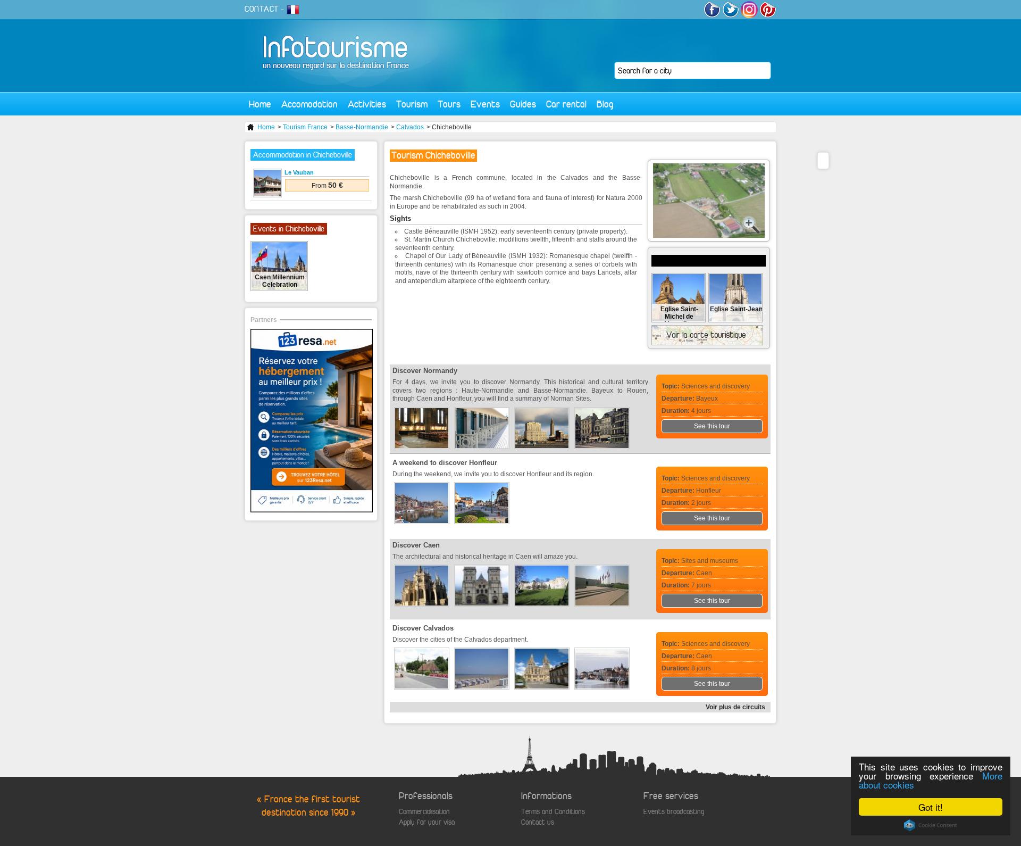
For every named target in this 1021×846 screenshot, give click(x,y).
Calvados (410, 127)
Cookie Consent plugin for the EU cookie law (930, 825)
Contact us (537, 822)
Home (260, 104)
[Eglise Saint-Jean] (735, 319)
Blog (605, 104)
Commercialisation (424, 811)
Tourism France (305, 127)
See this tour (712, 426)
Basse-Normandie (362, 127)
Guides (523, 104)
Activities (367, 104)
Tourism (412, 104)
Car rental (566, 104)
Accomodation (309, 104)
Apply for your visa (427, 822)
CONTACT (262, 9)
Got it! (930, 807)
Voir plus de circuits (735, 707)
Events (485, 104)
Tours (449, 104)
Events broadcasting (673, 811)
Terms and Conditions (553, 811)
